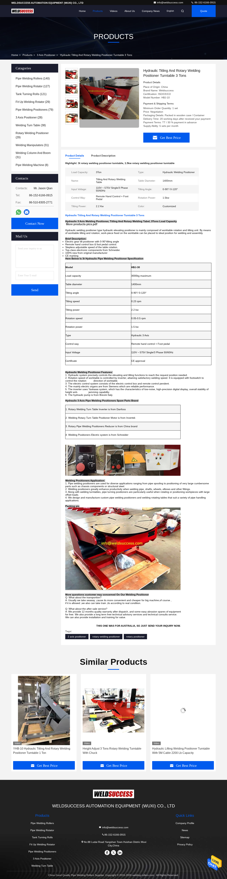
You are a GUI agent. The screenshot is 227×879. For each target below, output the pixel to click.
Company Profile (185, 823)
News (185, 830)
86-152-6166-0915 (205, 2)
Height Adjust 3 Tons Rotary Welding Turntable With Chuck (42, 750)
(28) (29, 117)
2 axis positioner (77, 636)
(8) (32, 165)
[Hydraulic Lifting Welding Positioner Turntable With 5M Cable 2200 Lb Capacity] (113, 710)
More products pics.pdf (81, 224)
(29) (33, 101)
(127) (33, 86)
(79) (34, 109)
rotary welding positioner (106, 636)
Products (98, 11)
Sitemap (184, 837)
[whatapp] (18, 212)
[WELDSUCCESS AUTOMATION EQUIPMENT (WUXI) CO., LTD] (22, 11)
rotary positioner (135, 636)
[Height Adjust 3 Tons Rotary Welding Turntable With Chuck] (44, 710)
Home (82, 11)
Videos (113, 11)
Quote (203, 11)
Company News (151, 11)
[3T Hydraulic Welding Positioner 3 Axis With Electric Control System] (183, 710)
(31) (32, 145)
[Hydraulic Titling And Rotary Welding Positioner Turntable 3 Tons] (109, 98)
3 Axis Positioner (46, 55)
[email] (26, 212)
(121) (31, 94)
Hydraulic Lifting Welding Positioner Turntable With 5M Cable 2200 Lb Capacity (111, 750)
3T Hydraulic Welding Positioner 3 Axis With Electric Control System (180, 750)
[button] (17, 718)
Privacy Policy (185, 844)
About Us (129, 11)
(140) (33, 78)
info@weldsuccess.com (170, 2)
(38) (31, 125)
